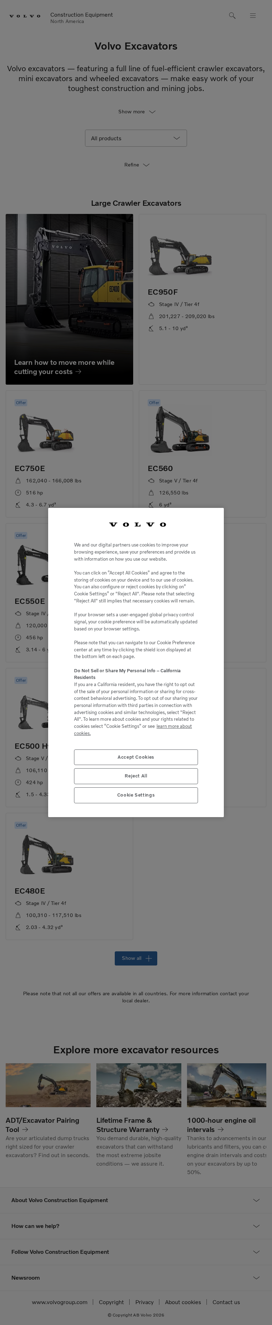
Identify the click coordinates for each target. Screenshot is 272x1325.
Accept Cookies (136, 757)
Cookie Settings (136, 795)
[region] (136, 662)
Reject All (136, 775)
